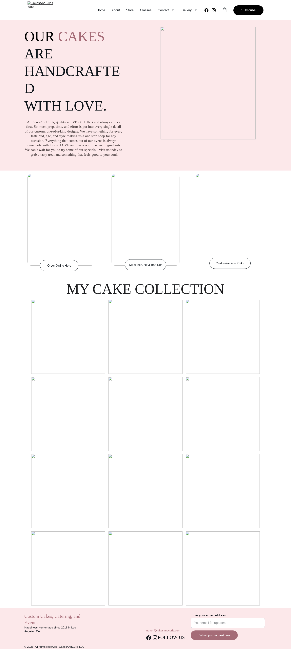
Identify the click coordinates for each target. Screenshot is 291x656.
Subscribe (248, 10)
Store (130, 10)
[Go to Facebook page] (208, 10)
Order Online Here (59, 265)
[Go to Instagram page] (214, 10)
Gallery (187, 10)
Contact (163, 10)
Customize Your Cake (230, 263)
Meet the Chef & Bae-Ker (145, 264)
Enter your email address (208, 615)
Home (101, 10)
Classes (145, 10)
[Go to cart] (224, 10)
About (115, 10)
